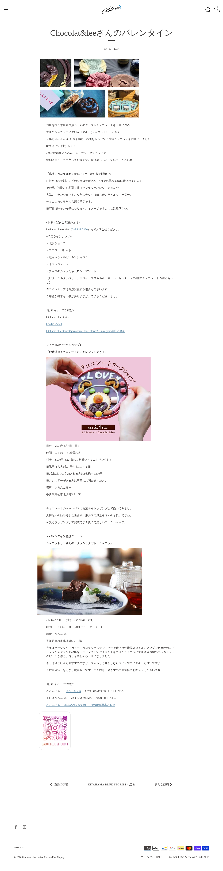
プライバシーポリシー (153, 857)
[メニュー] (6, 9)
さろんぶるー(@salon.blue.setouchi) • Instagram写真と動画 (80, 704)
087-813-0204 (73, 690)
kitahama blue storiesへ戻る (111, 784)
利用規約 (204, 857)
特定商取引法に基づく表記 (182, 857)
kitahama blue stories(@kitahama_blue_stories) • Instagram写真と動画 (85, 331)
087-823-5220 (80, 229)
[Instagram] (24, 826)
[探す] (208, 10)
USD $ (17, 847)
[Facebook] (15, 826)
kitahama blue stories (32, 857)
